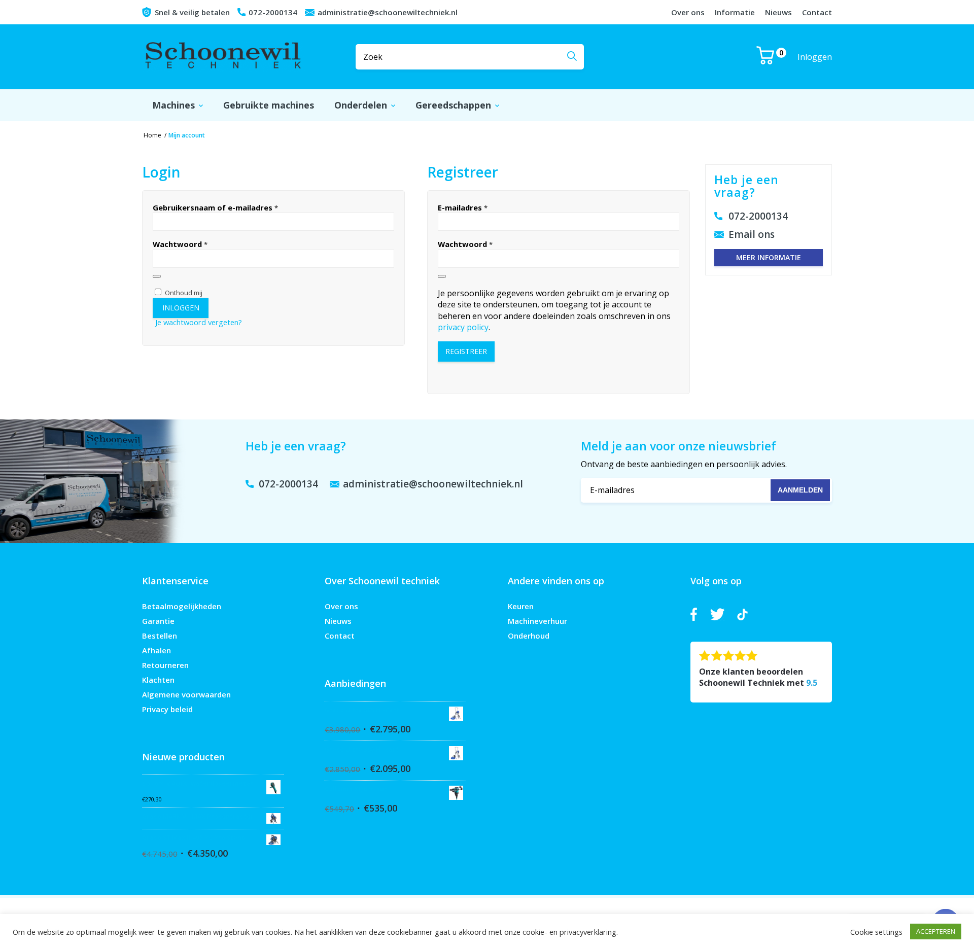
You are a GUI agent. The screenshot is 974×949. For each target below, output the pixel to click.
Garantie (158, 621)
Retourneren (165, 665)
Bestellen (159, 635)
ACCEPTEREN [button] (935, 931)
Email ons (751, 234)
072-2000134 (273, 12)
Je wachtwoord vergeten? (198, 322)
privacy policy (463, 327)
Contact (817, 12)
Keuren (521, 606)
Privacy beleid (167, 709)
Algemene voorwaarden (186, 694)
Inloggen (814, 56)
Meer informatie (768, 257)
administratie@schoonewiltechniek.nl (388, 12)
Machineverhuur (537, 621)
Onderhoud (528, 635)
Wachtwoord (180, 244)
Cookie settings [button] (876, 931)
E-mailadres (463, 207)
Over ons (688, 12)
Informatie (735, 12)
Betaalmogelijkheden (181, 606)
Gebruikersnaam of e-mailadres (215, 207)
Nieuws (778, 12)
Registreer (466, 351)
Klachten (158, 680)
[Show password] (157, 276)
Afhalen (156, 650)
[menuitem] (177, 105)
